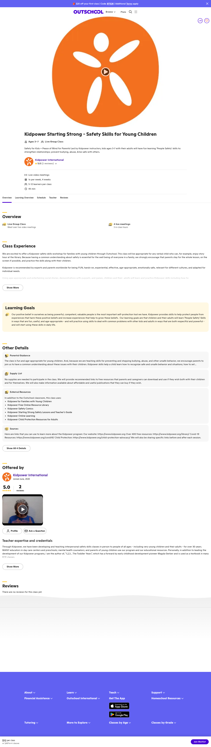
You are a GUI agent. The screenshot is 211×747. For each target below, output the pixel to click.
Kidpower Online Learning (21, 415)
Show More (13, 287)
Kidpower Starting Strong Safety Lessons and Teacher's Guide (40, 412)
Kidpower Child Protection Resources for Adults (33, 419)
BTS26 (110, 3)
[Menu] (135, 11)
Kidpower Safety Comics (20, 408)
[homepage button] (88, 12)
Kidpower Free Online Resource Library (28, 404)
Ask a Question (37, 530)
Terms (129, 3)
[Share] (200, 20)
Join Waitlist (200, 741)
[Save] (206, 20)
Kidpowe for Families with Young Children (30, 401)
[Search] (130, 12)
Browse (109, 12)
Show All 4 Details (16, 448)
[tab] (7, 197)
